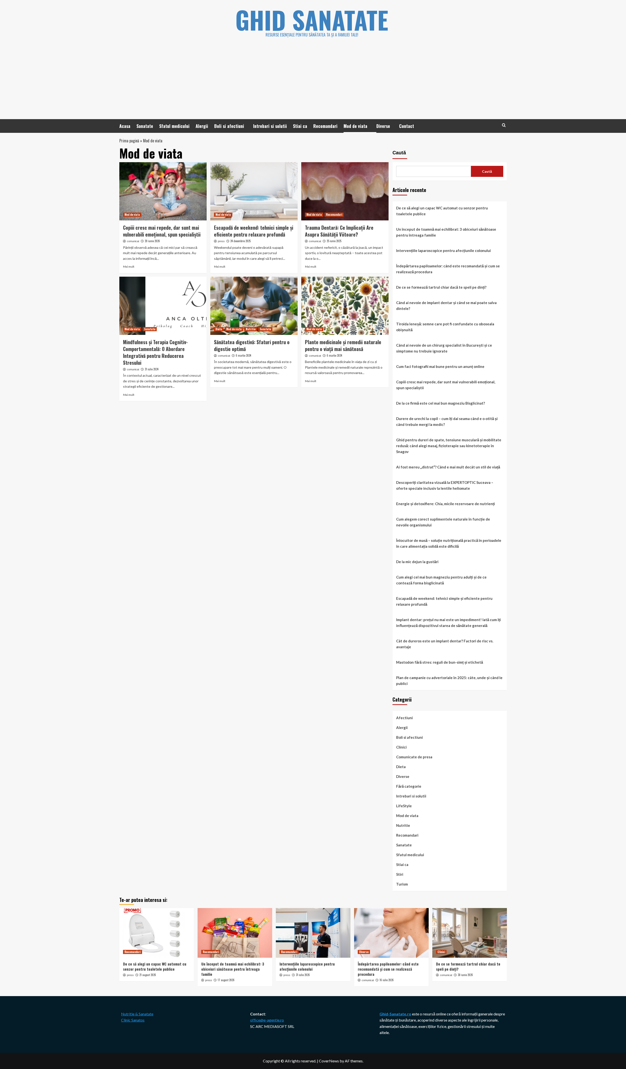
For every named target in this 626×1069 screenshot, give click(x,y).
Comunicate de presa (414, 757)
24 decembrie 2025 (240, 241)
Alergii (202, 126)
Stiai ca (300, 126)
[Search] (504, 125)
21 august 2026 (147, 975)
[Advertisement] (313, 82)
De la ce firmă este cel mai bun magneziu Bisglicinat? (440, 403)
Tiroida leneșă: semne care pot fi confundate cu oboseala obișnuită (445, 327)
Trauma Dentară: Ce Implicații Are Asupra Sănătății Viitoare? (339, 231)
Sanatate (144, 126)
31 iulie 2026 (303, 975)
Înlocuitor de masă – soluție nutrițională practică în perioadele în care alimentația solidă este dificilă (448, 543)
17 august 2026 (226, 980)
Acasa (124, 126)
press (221, 241)
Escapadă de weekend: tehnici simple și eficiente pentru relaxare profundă (253, 231)
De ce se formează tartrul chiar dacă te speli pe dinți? (441, 287)
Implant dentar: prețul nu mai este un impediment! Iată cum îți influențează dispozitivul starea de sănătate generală (448, 622)
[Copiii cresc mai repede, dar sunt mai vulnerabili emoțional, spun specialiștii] (163, 191)
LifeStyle (404, 806)
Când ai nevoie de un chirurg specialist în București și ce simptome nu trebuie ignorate (444, 348)
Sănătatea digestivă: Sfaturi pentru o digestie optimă (252, 345)
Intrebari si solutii (270, 126)
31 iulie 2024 (151, 369)
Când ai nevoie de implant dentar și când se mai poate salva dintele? (446, 305)
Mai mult (128, 266)
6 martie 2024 (243, 355)
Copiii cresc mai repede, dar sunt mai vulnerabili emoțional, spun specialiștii (162, 231)
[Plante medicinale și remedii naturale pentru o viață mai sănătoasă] (345, 306)
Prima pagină (129, 141)
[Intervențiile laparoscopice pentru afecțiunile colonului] (313, 933)
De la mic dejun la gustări (417, 561)
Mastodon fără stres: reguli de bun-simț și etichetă (439, 662)
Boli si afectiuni (229, 126)
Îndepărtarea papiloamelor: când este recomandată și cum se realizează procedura (448, 269)
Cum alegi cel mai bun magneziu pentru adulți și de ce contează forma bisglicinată (441, 580)
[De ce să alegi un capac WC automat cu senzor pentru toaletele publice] (156, 933)
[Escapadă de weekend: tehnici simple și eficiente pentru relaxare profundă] (254, 191)
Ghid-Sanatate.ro (395, 1014)
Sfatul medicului (174, 126)
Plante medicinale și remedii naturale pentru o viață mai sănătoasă (343, 345)
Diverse (383, 126)
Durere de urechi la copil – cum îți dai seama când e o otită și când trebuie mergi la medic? (447, 421)
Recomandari (325, 126)
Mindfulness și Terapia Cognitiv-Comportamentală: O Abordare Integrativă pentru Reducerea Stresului (155, 352)
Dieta (218, 329)
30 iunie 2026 (465, 975)
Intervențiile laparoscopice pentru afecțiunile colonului (443, 250)
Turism (402, 884)
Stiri (399, 874)
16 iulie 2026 (387, 980)
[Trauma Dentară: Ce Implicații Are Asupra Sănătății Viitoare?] (345, 191)
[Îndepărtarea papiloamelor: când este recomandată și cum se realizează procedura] (391, 933)
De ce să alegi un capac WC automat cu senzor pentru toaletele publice (442, 211)
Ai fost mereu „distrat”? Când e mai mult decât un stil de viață (448, 467)
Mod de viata (355, 126)
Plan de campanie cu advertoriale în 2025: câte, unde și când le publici (449, 680)
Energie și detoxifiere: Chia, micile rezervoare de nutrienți (445, 503)
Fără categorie (408, 786)
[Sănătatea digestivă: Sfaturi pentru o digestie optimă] (254, 306)
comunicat (133, 241)
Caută (399, 152)
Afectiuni (404, 718)
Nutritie (251, 329)
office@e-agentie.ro (267, 1020)
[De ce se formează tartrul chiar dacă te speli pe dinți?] (469, 933)
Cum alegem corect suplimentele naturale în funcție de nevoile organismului (443, 522)
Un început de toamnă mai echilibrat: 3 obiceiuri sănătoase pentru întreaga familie (446, 232)
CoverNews (329, 1060)
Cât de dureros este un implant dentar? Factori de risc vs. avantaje (444, 644)
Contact (406, 126)
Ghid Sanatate (311, 19)
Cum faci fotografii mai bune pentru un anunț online (440, 366)
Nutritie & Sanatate (137, 1014)
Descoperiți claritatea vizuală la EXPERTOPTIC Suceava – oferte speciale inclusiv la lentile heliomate (444, 485)
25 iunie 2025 (334, 241)
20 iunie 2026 (152, 241)
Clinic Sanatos (133, 1020)
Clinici (401, 747)
